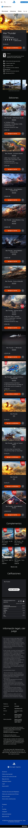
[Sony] (24, 827)
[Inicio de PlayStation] (14, 2)
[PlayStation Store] (6, 6)
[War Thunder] (12, 85)
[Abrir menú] (1, 2)
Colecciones (13, 11)
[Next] (26, 85)
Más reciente (5, 11)
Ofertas (19, 11)
